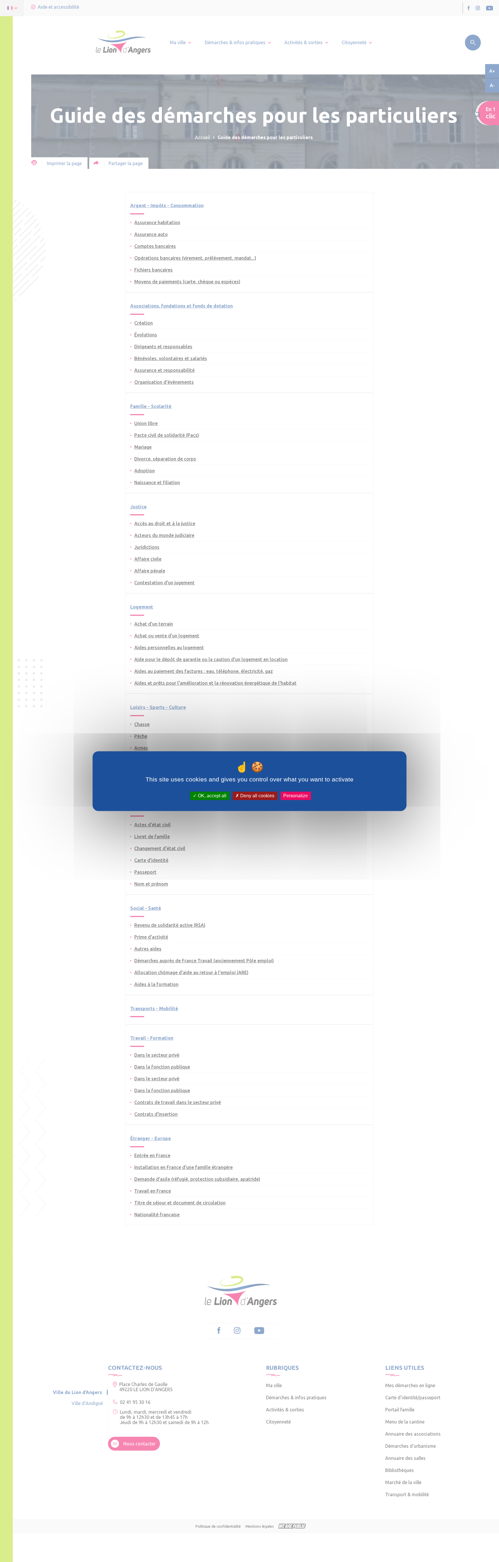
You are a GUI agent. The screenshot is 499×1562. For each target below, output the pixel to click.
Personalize (295, 795)
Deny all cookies (256, 795)
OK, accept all (211, 795)
